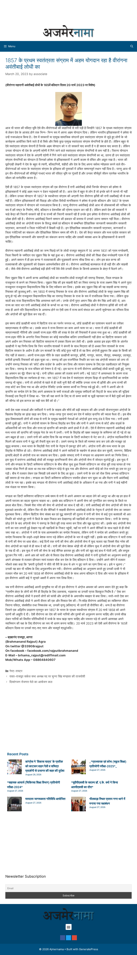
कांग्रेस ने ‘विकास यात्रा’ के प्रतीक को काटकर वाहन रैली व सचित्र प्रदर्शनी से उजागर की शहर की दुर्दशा (44, 766)
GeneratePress (88, 949)
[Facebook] (62, 937)
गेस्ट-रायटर (15, 671)
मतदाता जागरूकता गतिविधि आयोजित (45, 799)
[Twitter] (68, 937)
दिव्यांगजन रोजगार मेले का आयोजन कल (30, 682)
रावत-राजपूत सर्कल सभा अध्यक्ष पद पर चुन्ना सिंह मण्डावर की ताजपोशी (47, 676)
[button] (69, 927)
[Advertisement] (68, 12)
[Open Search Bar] (131, 46)
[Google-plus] (74, 937)
